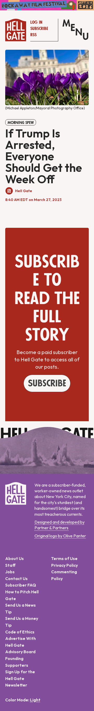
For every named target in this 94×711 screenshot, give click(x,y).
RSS (33, 35)
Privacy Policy (64, 565)
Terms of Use (64, 558)
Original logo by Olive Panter (60, 535)
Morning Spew (21, 122)
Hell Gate (23, 190)
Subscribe (39, 29)
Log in (36, 22)
